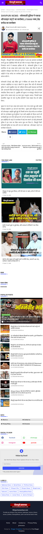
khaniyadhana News (26, 491)
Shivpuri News (10, 10)
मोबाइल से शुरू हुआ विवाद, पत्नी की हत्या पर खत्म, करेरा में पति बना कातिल (21, 192)
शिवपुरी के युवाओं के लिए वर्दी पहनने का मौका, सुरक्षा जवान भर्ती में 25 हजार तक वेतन (26, 373)
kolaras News (6, 495)
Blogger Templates (16, 529)
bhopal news (36, 488)
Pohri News (5, 488)
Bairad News (17, 485)
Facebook (13, 132)
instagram (12, 443)
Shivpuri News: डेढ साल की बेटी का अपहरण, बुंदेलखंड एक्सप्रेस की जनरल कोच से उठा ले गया (25, 392)
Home (8, 523)
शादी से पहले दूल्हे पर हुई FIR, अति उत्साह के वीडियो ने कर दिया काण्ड (20, 226)
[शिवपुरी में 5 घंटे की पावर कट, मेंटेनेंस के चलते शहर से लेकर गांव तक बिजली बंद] (5, 347)
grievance (21, 525)
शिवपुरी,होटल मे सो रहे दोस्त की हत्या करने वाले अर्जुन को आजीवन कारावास (25, 327)
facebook (12, 438)
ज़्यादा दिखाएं (39, 160)
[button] (41, 3)
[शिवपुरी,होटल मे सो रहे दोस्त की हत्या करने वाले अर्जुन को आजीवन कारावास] (5, 329)
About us (5, 420)
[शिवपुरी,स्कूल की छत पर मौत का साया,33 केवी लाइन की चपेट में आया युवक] (5, 384)
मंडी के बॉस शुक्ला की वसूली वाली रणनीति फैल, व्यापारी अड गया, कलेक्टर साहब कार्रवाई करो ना (20, 260)
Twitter (24, 132)
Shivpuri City (15, 488)
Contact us (22, 523)
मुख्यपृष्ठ (3, 10)
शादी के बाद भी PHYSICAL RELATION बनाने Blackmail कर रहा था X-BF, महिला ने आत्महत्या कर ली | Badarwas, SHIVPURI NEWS (26, 365)
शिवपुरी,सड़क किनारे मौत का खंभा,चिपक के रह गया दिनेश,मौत (26, 400)
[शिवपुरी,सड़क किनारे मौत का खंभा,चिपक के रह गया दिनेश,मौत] (5, 403)
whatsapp (33, 438)
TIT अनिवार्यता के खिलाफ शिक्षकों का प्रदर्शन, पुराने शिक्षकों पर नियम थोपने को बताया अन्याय (26, 336)
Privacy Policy (6, 424)
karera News (13, 491)
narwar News (16, 495)
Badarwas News (6, 485)
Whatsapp (33, 132)
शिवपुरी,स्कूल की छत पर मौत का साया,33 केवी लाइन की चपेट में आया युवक (26, 383)
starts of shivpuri (28, 495)
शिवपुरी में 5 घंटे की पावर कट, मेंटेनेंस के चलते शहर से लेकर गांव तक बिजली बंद (26, 346)
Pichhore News (28, 485)
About (14, 523)
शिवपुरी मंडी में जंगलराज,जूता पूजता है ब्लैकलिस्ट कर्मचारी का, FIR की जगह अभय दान (26, 355)
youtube (33, 443)
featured (4, 491)
